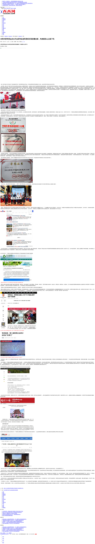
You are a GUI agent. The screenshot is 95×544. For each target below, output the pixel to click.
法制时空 (4, 19)
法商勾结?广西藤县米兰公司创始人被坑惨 (9, 513)
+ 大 (24, 41)
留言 (9, 8)
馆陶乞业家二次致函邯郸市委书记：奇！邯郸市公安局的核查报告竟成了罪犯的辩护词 (17, 3)
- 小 (22, 41)
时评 (3, 27)
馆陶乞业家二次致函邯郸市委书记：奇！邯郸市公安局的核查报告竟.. (14, 519)
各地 (3, 26)
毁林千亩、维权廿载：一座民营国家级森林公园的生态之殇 (12, 1)
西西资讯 (4, 18)
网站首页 (6, 36)
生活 (3, 498)
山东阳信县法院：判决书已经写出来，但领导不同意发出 (12, 5)
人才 (3, 31)
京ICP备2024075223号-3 (4, 534)
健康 (3, 33)
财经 (3, 20)
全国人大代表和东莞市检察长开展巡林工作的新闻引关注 (13, 488)
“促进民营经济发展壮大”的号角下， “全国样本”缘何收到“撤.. (13, 520)
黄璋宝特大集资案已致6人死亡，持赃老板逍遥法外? (11, 514)
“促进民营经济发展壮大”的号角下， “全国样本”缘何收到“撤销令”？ (14, 4)
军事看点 (4, 32)
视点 (3, 500)
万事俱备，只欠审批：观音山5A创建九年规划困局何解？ (12, 521)
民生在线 (10, 36)
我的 (3, 542)
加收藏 (14, 8)
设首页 (11, 8)
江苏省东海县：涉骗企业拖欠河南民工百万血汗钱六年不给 (12, 511)
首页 (3, 17)
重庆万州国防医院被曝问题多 (7, 515)
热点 (3, 21)
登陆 (5, 8)
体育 (3, 29)
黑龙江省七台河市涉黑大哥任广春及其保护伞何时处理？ (12, 512)
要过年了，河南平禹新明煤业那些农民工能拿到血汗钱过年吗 (13, 522)
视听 (3, 30)
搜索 (3, 538)
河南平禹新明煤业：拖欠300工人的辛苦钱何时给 (10, 523)
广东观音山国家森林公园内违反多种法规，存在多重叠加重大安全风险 (14, 2)
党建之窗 (4, 28)
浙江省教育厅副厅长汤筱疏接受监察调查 (11, 490)
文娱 (3, 34)
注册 (7, 8)
